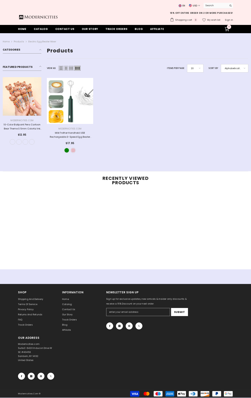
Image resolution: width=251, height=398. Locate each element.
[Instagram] (119, 325)
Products (19, 41)
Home (6, 41)
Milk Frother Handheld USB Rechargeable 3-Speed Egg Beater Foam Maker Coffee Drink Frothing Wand (70, 135)
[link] (25, 259)
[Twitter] (138, 325)
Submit (179, 312)
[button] (61, 68)
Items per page (175, 68)
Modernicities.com (21, 120)
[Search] (218, 5)
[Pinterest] (129, 325)
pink (73, 150)
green (66, 150)
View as (51, 68)
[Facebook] (109, 325)
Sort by (213, 68)
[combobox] (215, 5)
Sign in (229, 19)
